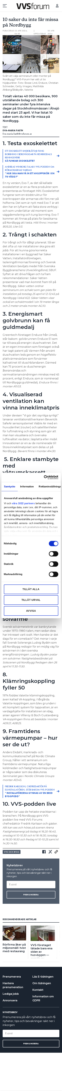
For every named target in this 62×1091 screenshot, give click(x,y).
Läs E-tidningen (42, 976)
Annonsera (10, 1000)
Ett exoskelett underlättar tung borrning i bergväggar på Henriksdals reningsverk (28, 155)
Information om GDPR (43, 998)
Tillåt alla (31, 589)
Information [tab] (27, 486)
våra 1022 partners (23, 503)
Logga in (57, 6)
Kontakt (37, 989)
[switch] (53, 553)
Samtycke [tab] (9, 486)
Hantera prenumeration (13, 985)
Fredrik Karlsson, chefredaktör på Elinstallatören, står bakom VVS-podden (30, 791)
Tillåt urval (31, 599)
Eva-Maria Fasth (13, 130)
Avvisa (31, 610)
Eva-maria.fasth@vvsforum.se (17, 133)
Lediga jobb (11, 993)
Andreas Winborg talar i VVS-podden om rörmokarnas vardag (29, 171)
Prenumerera (12, 976)
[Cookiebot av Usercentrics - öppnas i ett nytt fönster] (44, 477)
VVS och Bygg (11, 852)
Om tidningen (41, 983)
